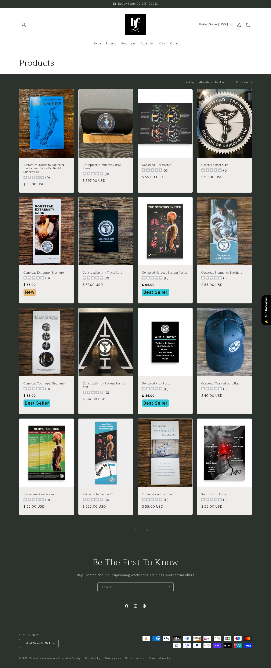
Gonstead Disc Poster (156, 165)
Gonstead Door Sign (214, 165)
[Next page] (147, 530)
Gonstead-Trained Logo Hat (220, 384)
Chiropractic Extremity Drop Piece (102, 166)
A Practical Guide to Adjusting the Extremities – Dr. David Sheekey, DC (44, 168)
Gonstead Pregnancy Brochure (221, 273)
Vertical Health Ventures (43, 658)
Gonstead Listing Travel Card (102, 273)
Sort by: (190, 82)
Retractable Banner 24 (98, 494)
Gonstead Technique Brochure (44, 384)
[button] (23, 24)
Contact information (160, 658)
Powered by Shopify (69, 658)
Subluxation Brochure (157, 494)
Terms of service (134, 658)
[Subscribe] (168, 587)
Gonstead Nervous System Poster (165, 273)
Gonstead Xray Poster (157, 384)
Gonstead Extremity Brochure (44, 273)
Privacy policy (113, 658)
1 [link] (124, 530)
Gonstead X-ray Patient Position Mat (105, 385)
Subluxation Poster (214, 494)
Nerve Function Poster (39, 494)
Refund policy (93, 658)
